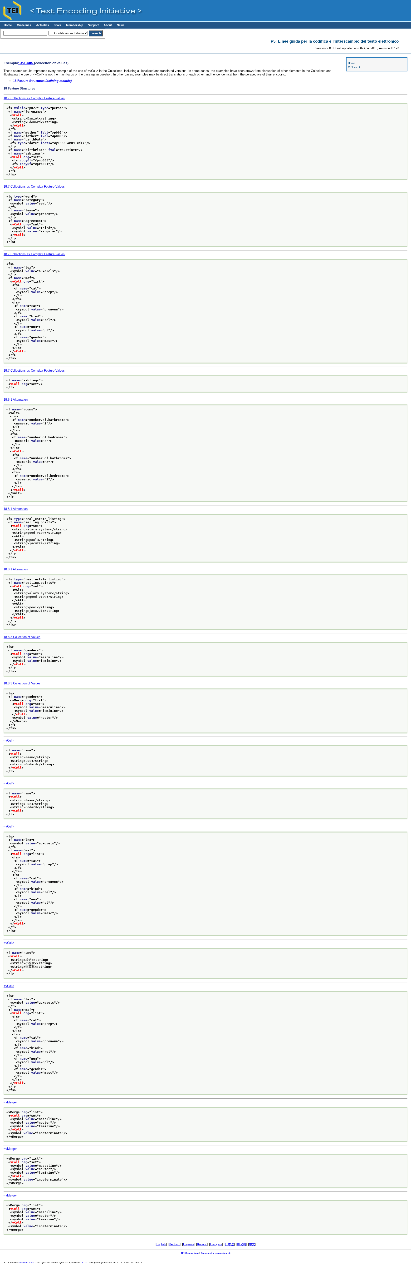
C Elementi (354, 67)
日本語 (229, 1244)
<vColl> (9, 740)
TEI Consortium (190, 1253)
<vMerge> (11, 1102)
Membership (74, 25)
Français (216, 1244)
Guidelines (24, 25)
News (120, 25)
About (108, 25)
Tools (57, 25)
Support (93, 25)
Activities (42, 25)
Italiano (202, 1244)
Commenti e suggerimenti (215, 1253)
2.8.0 (31, 1262)
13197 (84, 1262)
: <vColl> (26, 63)
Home (8, 25)
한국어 (241, 1244)
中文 (252, 1244)
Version (23, 1262)
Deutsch (174, 1244)
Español (188, 1244)
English (161, 1244)
